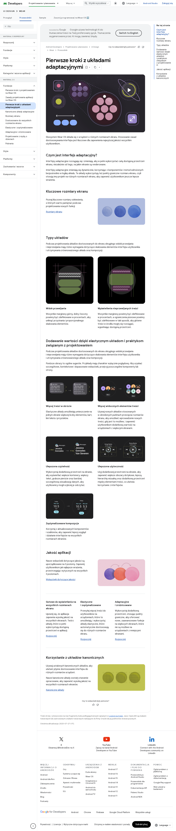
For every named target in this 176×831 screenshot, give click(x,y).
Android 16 (113, 773)
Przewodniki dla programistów (138, 782)
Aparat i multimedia (71, 782)
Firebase (100, 812)
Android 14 (113, 782)
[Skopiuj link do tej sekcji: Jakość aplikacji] (73, 553)
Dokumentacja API (139, 788)
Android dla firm (47, 779)
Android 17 (113, 769)
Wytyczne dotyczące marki (76, 824)
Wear (22, 11)
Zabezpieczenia (47, 783)
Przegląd (7, 17)
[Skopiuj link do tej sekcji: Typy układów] (71, 238)
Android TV (90, 794)
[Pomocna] (139, 47)
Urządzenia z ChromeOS (91, 782)
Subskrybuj (141, 824)
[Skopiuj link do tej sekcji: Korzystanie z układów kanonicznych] (106, 657)
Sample (42, 17)
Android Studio (150, 3)
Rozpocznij (51, 636)
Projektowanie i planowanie (42, 3)
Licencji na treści (116, 716)
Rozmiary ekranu (54, 211)
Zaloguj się (167, 3)
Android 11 (112, 795)
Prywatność (68, 787)
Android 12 (113, 791)
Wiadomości (45, 792)
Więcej (69, 3)
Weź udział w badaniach (159, 788)
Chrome (87, 812)
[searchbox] (18, 26)
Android (43, 775)
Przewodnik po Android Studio (137, 776)
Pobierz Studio (137, 792)
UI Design (9, 11)
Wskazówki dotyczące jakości (60, 579)
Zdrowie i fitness (70, 778)
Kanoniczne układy (55, 690)
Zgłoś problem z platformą (160, 770)
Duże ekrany (91, 772)
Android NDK (136, 797)
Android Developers (54, 47)
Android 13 (113, 787)
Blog (42, 797)
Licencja (57, 824)
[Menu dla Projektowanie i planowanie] (59, 3)
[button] (16, 42)
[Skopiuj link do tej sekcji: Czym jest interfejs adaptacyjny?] (100, 155)
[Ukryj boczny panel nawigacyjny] (33, 826)
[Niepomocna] (143, 47)
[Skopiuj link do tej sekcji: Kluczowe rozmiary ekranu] (91, 191)
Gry (64, 769)
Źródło (43, 788)
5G (64, 791)
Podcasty (44, 801)
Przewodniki (25, 17)
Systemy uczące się (71, 773)
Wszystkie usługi (142, 812)
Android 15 (113, 778)
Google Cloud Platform (119, 812)
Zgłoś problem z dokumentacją (160, 777)
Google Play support (162, 782)
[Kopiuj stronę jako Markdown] (95, 67)
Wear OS (89, 776)
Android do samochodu (91, 788)
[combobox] (97, 3)
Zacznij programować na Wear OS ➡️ (71, 17)
